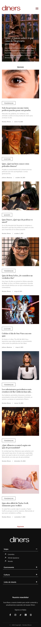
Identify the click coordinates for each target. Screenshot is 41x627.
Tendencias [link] (8, 103)
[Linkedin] (26, 615)
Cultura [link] (7, 159)
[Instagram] (15, 615)
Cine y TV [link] (10, 33)
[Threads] (31, 615)
